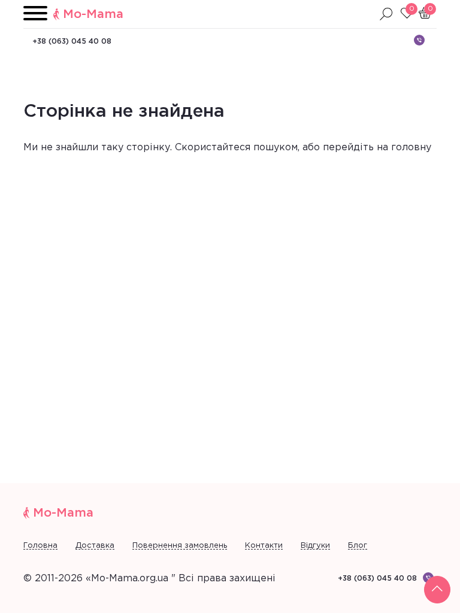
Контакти (264, 545)
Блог (357, 545)
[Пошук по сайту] (386, 14)
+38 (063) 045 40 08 (71, 41)
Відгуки (315, 545)
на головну (404, 147)
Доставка (94, 545)
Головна (40, 545)
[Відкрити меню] (35, 14)
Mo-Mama (93, 14)
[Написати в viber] (419, 40)
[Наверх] (437, 589)
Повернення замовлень (179, 545)
